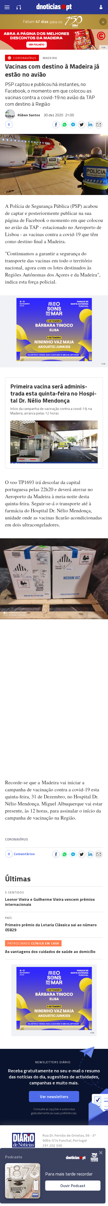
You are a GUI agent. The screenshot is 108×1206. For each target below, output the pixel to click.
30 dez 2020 (59, 115)
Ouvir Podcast (72, 1186)
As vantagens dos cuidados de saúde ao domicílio (50, 951)
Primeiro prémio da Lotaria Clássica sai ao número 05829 (51, 927)
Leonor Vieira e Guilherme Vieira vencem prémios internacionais (50, 901)
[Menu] (7, 7)
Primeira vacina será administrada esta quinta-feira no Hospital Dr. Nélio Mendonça (53, 393)
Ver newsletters (54, 1096)
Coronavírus (16, 839)
